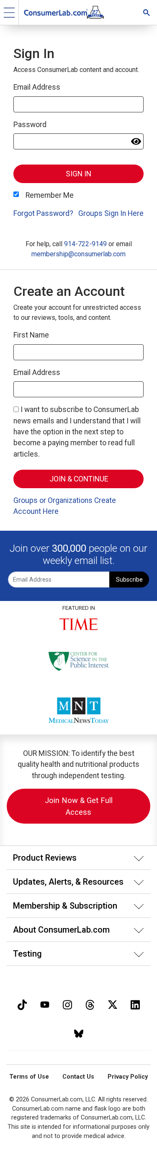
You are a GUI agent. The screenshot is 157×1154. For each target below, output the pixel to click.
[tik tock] (22, 1004)
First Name (31, 335)
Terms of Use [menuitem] (29, 1076)
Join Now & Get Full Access (79, 806)
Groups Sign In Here (111, 213)
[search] (147, 12)
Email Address (36, 87)
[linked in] (135, 1004)
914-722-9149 (85, 244)
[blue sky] (78, 1032)
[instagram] (67, 1004)
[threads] (90, 1004)
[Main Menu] (9, 12)
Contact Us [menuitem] (78, 1076)
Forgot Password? (43, 213)
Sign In (78, 174)
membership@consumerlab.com (78, 254)
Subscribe (129, 579)
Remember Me (50, 195)
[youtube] (44, 1004)
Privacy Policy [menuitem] (128, 1076)
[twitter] (112, 1004)
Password (29, 124)
